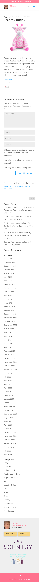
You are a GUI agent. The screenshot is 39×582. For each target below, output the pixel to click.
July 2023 (7, 332)
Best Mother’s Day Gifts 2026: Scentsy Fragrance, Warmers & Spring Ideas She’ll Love (19, 210)
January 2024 (9, 310)
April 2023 (8, 343)
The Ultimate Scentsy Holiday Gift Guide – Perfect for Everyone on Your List (18, 226)
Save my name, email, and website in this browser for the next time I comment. (19, 153)
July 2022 (7, 377)
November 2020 (10, 436)
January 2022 (9, 399)
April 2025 (8, 281)
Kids (5, 481)
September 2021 (10, 414)
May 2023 (7, 340)
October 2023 (9, 321)
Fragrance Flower (11, 477)
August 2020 (9, 447)
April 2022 (8, 388)
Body (6, 463)
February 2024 (9, 306)
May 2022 (7, 384)
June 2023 (8, 336)
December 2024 (10, 288)
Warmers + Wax (10, 507)
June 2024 (8, 295)
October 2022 (9, 366)
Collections (8, 466)
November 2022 (10, 362)
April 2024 (8, 299)
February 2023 (9, 351)
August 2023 (9, 329)
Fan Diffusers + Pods (12, 474)
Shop (6, 496)
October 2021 (9, 410)
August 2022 (9, 373)
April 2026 (8, 258)
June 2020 (8, 454)
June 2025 (8, 277)
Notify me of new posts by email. (19, 167)
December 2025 (10, 266)
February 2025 (9, 284)
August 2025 (9, 273)
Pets (5, 489)
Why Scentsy (9, 511)
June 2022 (8, 380)
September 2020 (10, 443)
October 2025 (9, 269)
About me (10, 534)
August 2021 (9, 417)
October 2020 (9, 440)
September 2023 (10, 325)
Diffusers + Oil (9, 470)
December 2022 (10, 358)
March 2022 (8, 391)
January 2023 (9, 354)
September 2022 (10, 369)
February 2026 (9, 262)
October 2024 (9, 292)
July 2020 (7, 451)
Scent (6, 492)
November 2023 (10, 318)
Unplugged (8, 503)
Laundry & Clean (10, 485)
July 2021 (7, 421)
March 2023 (8, 347)
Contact (24, 534)
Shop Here (8, 79)
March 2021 (8, 428)
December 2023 (10, 314)
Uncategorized (9, 500)
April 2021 (8, 425)
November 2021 (10, 406)
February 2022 (9, 395)
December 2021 (10, 403)
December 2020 (10, 432)
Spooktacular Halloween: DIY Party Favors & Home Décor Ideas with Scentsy (17, 235)
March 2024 (8, 303)
